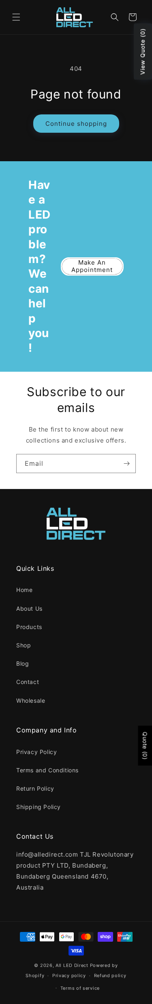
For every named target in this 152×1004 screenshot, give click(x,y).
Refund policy (110, 975)
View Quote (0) (142, 51)
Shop (23, 645)
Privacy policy (69, 975)
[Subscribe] (126, 463)
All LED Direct (72, 965)
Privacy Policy (36, 751)
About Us (29, 608)
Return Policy (35, 788)
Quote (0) (144, 746)
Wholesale (30, 700)
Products (29, 626)
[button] (16, 17)
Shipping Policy (38, 806)
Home (24, 589)
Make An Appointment (92, 266)
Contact (27, 681)
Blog (22, 663)
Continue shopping (76, 123)
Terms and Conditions (47, 770)
